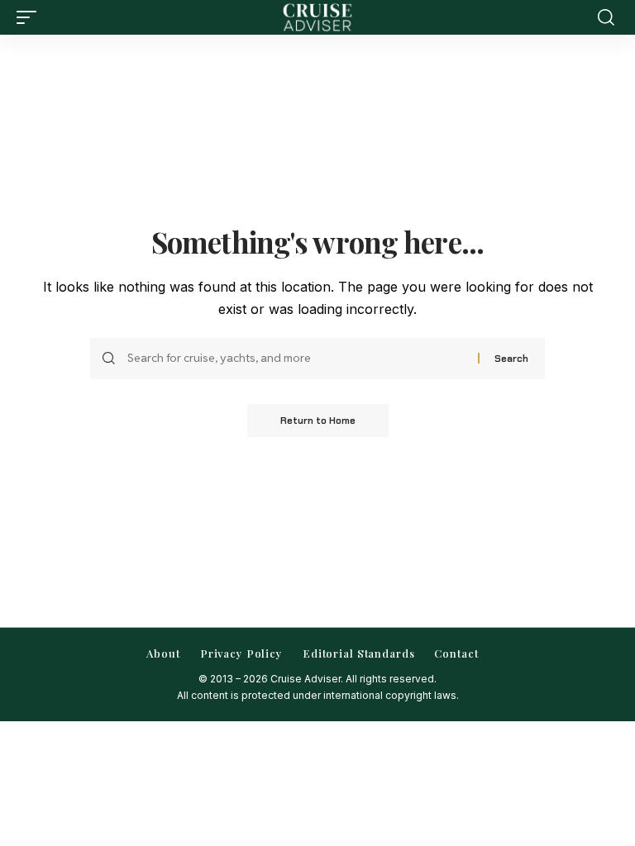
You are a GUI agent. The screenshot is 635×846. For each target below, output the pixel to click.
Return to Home (318, 420)
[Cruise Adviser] (317, 17)
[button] (31, 17)
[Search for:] (296, 358)
